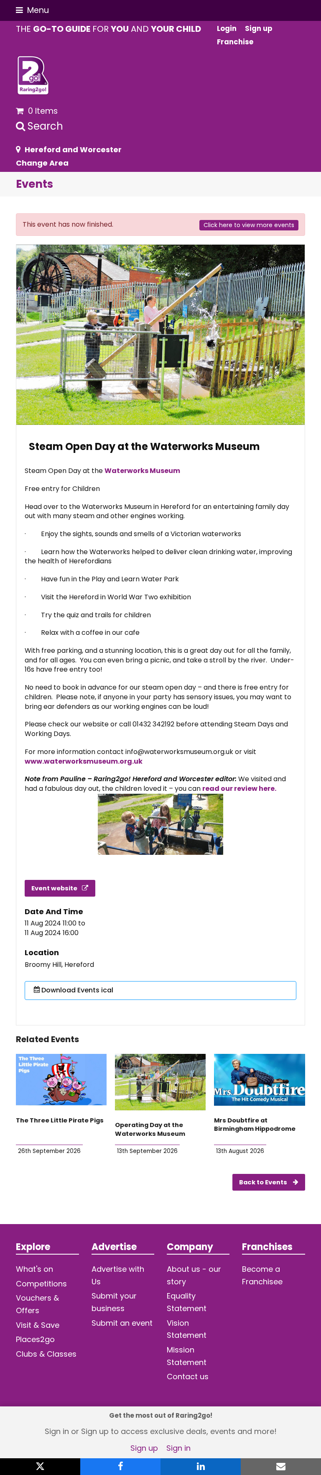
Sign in (178, 1448)
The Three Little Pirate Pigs (60, 1120)
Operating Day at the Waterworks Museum (150, 1129)
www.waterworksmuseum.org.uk (84, 761)
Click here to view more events (249, 225)
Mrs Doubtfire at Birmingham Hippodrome (255, 1124)
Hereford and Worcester (73, 149)
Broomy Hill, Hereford (59, 964)
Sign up (144, 1448)
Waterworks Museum (142, 470)
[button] (32, 10)
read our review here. (240, 788)
